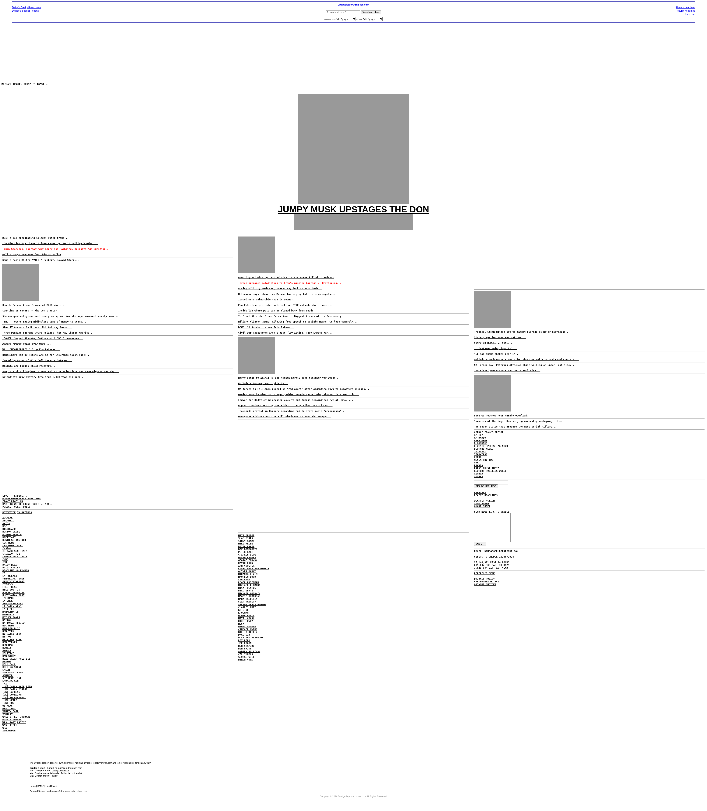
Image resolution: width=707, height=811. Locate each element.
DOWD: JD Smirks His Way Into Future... (266, 327)
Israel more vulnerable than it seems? (265, 299)
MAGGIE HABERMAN (249, 596)
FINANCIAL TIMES (13, 578)
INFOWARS (8, 598)
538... (49, 504)
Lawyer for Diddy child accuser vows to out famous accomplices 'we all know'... (295, 400)
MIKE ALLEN (245, 543)
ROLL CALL (9, 664)
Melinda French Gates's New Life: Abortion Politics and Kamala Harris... (526, 359)
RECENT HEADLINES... (488, 495)
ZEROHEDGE (9, 730)
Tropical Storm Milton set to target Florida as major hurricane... (522, 331)
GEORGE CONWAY (247, 560)
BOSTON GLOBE (11, 531)
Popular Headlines (685, 10)
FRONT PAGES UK (12, 501)
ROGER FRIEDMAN (248, 582)
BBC (4, 526)
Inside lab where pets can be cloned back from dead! (275, 310)
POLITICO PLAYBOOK (250, 637)
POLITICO (8, 653)
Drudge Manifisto (60, 770)
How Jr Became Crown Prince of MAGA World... (34, 305)
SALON (6, 669)
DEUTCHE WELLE (483, 448)
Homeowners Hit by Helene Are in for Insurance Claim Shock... (46, 354)
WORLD (502, 471)
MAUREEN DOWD (247, 576)
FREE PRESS (9, 587)
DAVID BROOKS (247, 557)
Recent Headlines (685, 7)
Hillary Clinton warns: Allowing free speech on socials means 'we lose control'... (298, 321)
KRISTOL (243, 610)
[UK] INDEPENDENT (14, 697)
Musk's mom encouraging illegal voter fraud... (35, 238)
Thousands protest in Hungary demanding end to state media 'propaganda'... (292, 411)
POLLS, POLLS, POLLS (16, 506)
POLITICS (492, 471)
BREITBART (9, 537)
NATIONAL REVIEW (13, 622)
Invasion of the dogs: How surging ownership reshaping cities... (520, 421)
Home (33, 786)
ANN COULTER (246, 565)
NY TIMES (8, 639)
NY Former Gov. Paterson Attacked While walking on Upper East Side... (524, 365)
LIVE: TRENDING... (14, 495)
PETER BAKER (246, 546)
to (357, 19)
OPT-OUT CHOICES (485, 584)
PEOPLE (6, 650)
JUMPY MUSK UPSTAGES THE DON (353, 209)
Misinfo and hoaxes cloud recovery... (28, 366)
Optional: (328, 19)
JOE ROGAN (245, 643)
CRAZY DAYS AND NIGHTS (253, 568)
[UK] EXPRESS (11, 692)
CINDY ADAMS (246, 541)
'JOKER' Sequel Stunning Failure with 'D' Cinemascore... (42, 338)
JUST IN (15, 589)
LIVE (19, 678)
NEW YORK (8, 631)
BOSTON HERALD (12, 534)
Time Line (690, 14)
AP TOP (478, 435)
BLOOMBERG (480, 443)
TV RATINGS (24, 512)
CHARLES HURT (247, 607)
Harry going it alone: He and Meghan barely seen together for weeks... (289, 377)
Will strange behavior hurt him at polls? (31, 254)
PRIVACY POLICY (484, 578)
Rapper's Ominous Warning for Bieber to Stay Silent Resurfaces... (285, 405)
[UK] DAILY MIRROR (14, 689)
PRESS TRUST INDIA (486, 468)
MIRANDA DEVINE (248, 574)
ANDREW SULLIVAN (249, 651)
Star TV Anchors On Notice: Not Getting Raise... (37, 327)
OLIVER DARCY (247, 571)
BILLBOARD (9, 529)
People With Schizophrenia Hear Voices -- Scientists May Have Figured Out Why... (60, 371)
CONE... (507, 342)
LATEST (21, 722)
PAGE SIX (244, 634)
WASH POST (9, 722)
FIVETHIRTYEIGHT (13, 581)
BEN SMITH (245, 648)
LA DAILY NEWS (12, 606)
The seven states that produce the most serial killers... (515, 426)
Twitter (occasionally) (71, 773)
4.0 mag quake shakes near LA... (497, 354)
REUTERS (479, 471)
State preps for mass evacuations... (500, 337)
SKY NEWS (8, 678)
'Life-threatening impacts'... (495, 348)
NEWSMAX (7, 645)
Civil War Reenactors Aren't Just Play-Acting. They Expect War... (285, 332)
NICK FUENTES (247, 587)
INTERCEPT (9, 600)
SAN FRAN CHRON (12, 672)
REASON (6, 661)
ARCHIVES (480, 492)
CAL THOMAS (245, 654)
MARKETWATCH (10, 611)
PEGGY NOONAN (247, 626)
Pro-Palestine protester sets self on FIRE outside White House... (285, 305)
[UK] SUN (8, 703)
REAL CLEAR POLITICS (16, 658)
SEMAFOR (7, 675)
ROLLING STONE (12, 667)
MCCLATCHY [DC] (484, 459)
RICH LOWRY (245, 621)
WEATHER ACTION (484, 500)
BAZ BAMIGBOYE (247, 549)
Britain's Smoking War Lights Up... (263, 383)
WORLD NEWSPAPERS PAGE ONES (21, 498)
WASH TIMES (9, 725)
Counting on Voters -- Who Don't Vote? (29, 310)
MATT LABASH (246, 618)
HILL (5, 589)
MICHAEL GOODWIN (249, 593)
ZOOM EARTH (481, 503)
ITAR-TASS (480, 454)
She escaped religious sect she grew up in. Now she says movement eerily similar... (62, 316)
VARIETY (7, 714)
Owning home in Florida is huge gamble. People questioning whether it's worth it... (298, 394)
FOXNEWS (7, 584)
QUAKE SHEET (482, 506)
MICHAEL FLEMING (249, 585)
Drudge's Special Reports (25, 10)
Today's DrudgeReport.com (26, 7)
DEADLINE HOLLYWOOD (15, 570)
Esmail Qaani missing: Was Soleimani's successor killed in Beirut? (286, 277)
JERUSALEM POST (12, 603)
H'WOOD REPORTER (13, 592)
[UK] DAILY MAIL (13, 686)
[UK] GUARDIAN (12, 694)
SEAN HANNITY (247, 601)
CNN (4, 562)
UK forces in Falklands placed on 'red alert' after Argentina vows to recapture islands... (303, 389)
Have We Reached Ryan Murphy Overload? (501, 415)
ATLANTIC (8, 520)
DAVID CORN (245, 563)
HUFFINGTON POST (13, 595)
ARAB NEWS (480, 440)
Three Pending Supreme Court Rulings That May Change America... (48, 332)
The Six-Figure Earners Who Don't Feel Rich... (507, 370)
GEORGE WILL (246, 657)
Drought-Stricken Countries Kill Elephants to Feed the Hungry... (284, 416)
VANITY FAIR (10, 711)
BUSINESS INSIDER (14, 540)
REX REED (244, 640)
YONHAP (478, 476)
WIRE (19, 639)
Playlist (54, 776)
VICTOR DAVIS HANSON (252, 604)
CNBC (5, 559)
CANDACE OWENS (247, 629)
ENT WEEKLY (9, 575)
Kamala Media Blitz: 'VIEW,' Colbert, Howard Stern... (40, 260)
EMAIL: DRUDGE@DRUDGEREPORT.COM (496, 551)
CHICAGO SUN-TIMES (14, 551)
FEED (29, 686)
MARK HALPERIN (247, 599)
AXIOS (6, 523)
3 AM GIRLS (245, 538)
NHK (476, 462)
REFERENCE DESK (484, 573)
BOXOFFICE (9, 512)
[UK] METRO (9, 700)
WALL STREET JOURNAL (16, 716)
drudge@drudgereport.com (68, 768)
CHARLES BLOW (247, 554)
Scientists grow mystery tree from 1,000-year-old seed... (43, 377)
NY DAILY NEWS (12, 634)
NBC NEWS (8, 625)
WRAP (5, 727)
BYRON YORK (245, 659)
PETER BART (245, 552)
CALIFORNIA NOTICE (486, 581)
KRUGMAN (243, 612)
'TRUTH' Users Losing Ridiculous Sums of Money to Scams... (44, 321)
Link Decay (51, 786)
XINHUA (478, 473)
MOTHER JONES (11, 617)
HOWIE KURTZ (246, 615)
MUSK (241, 623)
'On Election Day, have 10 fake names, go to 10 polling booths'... (50, 243)
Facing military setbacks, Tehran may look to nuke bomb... (280, 288)
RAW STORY (9, 656)
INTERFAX (480, 451)
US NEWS (7, 705)
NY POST (7, 636)
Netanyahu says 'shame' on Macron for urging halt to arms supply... (286, 294)
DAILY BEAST (10, 564)
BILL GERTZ (245, 590)
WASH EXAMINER (12, 719)
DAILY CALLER (11, 567)
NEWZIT (6, 647)
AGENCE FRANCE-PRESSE (489, 432)
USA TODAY (9, 708)
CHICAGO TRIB (11, 553)
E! (3, 573)
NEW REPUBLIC (11, 628)
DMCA (40, 786)
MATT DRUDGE (246, 535)
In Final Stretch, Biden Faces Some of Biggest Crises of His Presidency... (292, 316)
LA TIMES (8, 609)
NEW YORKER (9, 642)
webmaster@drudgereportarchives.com (67, 791)
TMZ (4, 683)
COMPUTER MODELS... (487, 342)
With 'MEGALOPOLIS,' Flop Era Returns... (31, 349)
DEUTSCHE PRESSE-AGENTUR (491, 446)
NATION (6, 620)
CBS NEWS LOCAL (12, 545)
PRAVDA (478, 465)
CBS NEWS (8, 542)
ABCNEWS (7, 517)
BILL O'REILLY (247, 632)
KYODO (477, 457)
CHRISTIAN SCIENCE (14, 556)
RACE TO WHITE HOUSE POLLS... (23, 504)
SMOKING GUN (10, 680)
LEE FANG (244, 579)
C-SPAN (6, 548)
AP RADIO (480, 437)
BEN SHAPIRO (246, 645)
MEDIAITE (8, 614)
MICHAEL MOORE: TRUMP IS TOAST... (25, 84)
